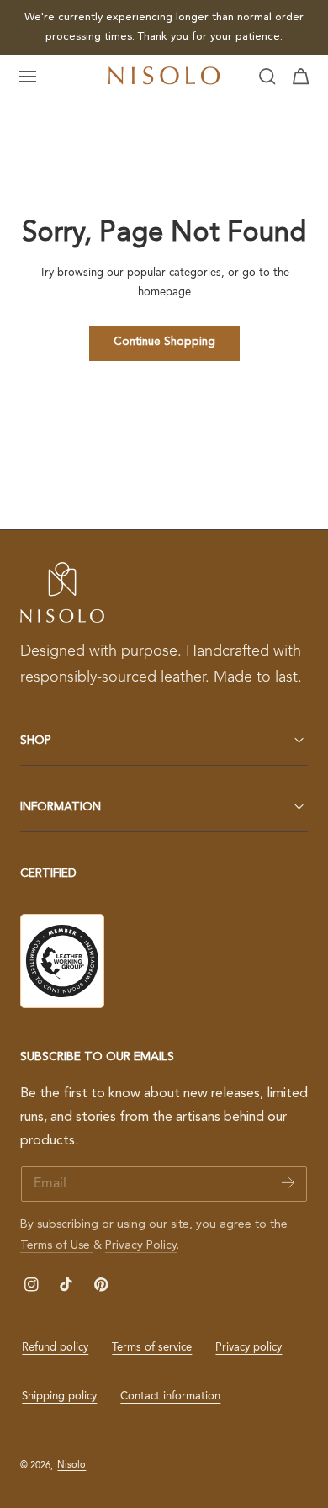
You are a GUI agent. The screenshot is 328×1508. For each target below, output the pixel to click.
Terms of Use (56, 1245)
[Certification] (62, 961)
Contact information (170, 1396)
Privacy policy (248, 1347)
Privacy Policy (141, 1245)
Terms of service (152, 1347)
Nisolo (71, 1465)
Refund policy (55, 1347)
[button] (28, 76)
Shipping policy (59, 1396)
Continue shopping (164, 342)
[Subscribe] (288, 1183)
